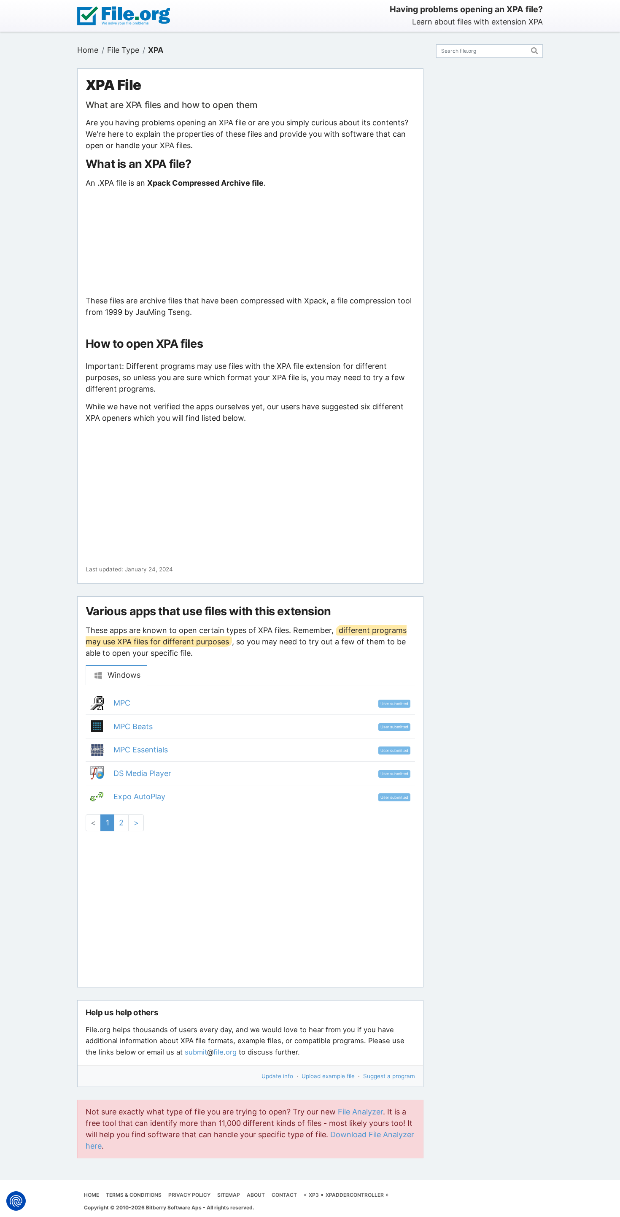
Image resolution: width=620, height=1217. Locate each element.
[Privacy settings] (16, 1201)
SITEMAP (228, 1195)
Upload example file (328, 1076)
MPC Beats (133, 726)
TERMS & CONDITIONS (134, 1195)
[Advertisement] (250, 242)
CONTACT (284, 1195)
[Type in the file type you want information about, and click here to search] (535, 49)
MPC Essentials (140, 749)
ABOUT (256, 1195)
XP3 (314, 1195)
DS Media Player (142, 773)
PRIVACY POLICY (189, 1195)
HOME (91, 1195)
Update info (277, 1076)
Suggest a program (389, 1076)
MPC (121, 702)
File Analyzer (360, 1111)
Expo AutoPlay (139, 796)
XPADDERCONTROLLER (355, 1195)
